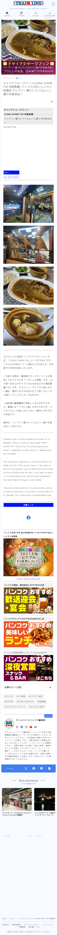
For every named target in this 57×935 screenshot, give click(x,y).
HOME (4, 918)
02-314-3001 (11, 176)
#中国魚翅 (41, 701)
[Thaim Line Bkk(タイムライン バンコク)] (28, 3)
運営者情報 (16, 925)
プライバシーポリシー (32, 925)
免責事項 (22, 927)
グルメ (20, 78)
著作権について (34, 927)
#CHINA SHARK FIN (25, 701)
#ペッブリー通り (36, 696)
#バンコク (9, 696)
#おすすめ (9, 701)
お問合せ (6, 925)
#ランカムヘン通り (36, 707)
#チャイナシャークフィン (15, 707)
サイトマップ (48, 925)
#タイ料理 (21, 696)
